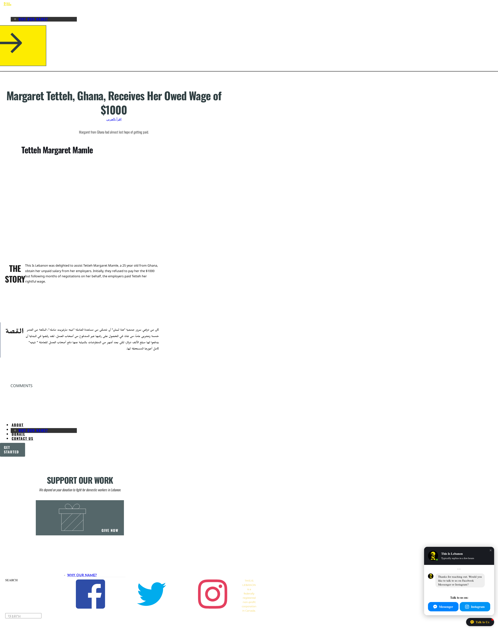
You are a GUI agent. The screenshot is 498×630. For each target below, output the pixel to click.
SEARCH (11, 580)
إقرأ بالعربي (113, 119)
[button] (491, 550)
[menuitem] (18, 13)
